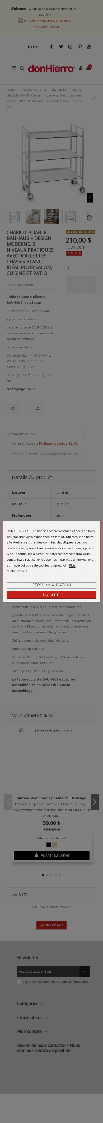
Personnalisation (51, 585)
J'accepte (51, 595)
